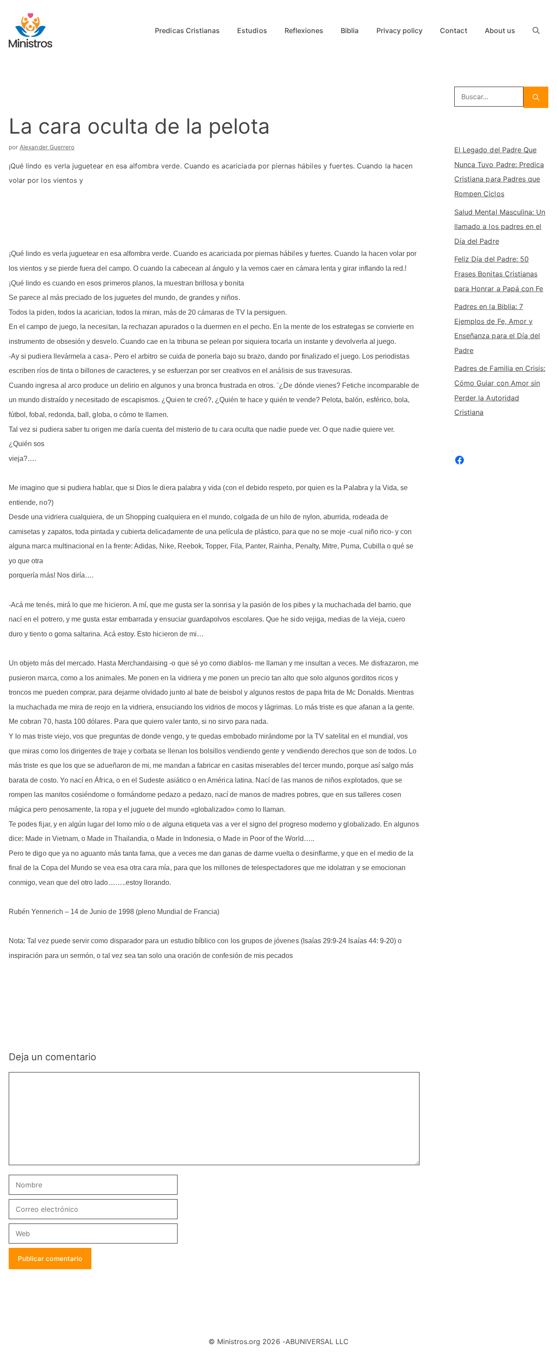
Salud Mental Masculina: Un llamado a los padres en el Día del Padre (499, 226)
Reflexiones (304, 30)
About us (500, 30)
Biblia (350, 30)
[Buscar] (535, 97)
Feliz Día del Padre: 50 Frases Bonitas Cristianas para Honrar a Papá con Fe (498, 273)
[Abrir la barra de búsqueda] (536, 30)
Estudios (252, 30)
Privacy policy (399, 30)
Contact (453, 30)
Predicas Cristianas (187, 30)
